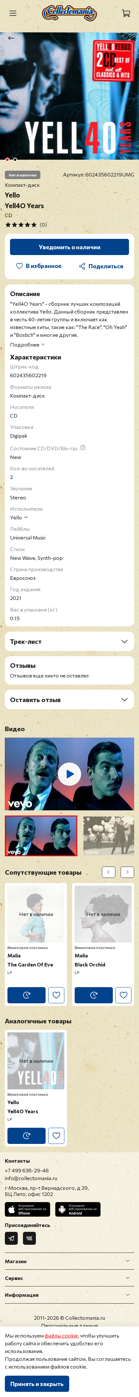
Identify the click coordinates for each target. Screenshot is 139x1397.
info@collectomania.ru (31, 1178)
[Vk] (29, 1238)
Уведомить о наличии (70, 247)
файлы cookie (61, 1335)
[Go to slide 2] (15, 160)
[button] (41, 836)
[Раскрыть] (127, 1261)
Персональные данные (69, 1325)
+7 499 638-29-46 (27, 1170)
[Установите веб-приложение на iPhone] (27, 1209)
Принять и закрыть (37, 1383)
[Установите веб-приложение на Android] (78, 1209)
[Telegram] (11, 1238)
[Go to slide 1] (7, 160)
